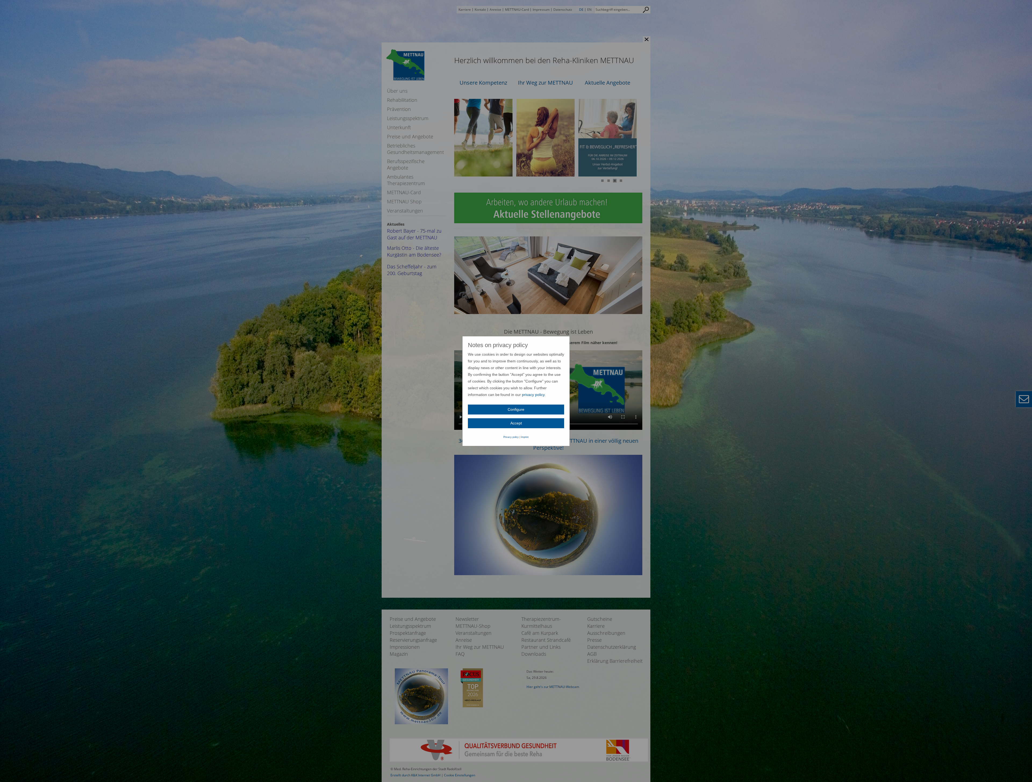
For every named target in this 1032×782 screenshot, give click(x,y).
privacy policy (533, 394)
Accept (516, 423)
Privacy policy (511, 437)
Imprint (525, 437)
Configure (516, 409)
